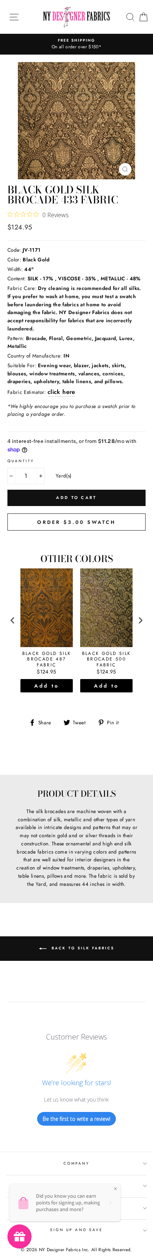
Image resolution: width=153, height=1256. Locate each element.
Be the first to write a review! (76, 1118)
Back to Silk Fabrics (81, 948)
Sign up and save (76, 1230)
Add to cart (46, 687)
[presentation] (12, 620)
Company (76, 1163)
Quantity (20, 461)
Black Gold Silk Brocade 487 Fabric (46, 659)
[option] (76, 44)
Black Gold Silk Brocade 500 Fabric (106, 659)
